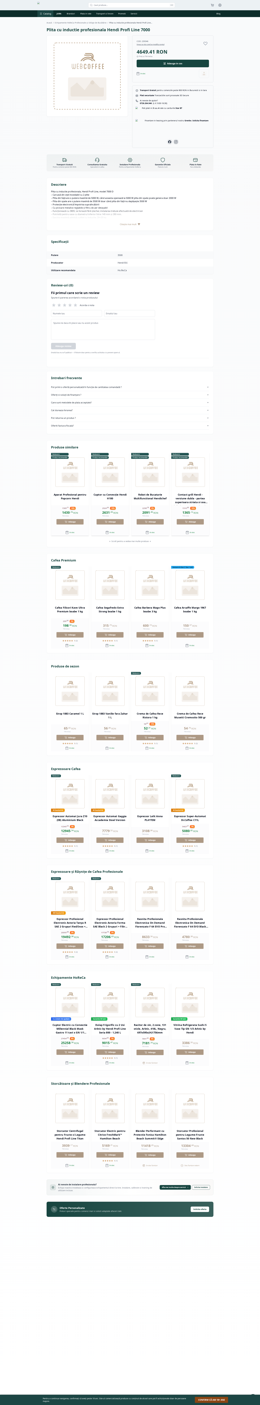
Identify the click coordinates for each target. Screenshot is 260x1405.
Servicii (134, 13)
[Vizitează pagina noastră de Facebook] (169, 141)
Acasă (49, 22)
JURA (59, 13)
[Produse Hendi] (204, 73)
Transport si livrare (104, 13)
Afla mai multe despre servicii (174, 1187)
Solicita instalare (201, 1187)
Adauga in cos (174, 63)
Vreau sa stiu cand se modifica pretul (150, 44)
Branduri (71, 13)
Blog (218, 13)
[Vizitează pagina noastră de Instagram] (175, 141)
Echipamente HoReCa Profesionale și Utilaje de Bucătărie (80, 22)
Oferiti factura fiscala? (62, 425)
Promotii (122, 13)
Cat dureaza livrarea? (62, 410)
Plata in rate (85, 13)
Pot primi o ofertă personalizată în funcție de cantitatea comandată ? (86, 387)
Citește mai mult (130, 224)
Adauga (72, 521)
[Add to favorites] (205, 43)
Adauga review (63, 346)
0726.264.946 (153, 103)
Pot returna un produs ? (63, 417)
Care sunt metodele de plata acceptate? (71, 402)
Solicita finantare (200, 120)
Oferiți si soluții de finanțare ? (66, 394)
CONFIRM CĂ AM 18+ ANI (211, 1399)
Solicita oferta (199, 1209)
